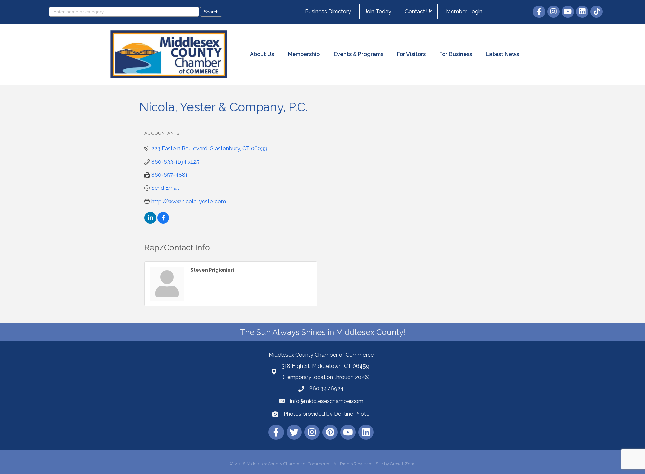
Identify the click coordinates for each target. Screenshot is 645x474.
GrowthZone (402, 463)
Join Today (377, 11)
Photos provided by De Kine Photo (327, 414)
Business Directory (328, 11)
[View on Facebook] (163, 222)
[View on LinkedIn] (150, 222)
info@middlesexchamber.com (326, 401)
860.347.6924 (326, 388)
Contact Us (419, 11)
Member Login (464, 11)
